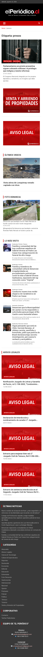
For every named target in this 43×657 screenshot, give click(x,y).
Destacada (7, 61)
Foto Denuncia (6, 577)
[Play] (21, 168)
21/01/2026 (7, 73)
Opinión (4, 588)
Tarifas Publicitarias (8, 618)
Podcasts (5, 591)
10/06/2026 (7, 459)
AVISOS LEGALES (11, 352)
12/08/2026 (7, 387)
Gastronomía (6, 580)
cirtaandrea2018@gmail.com (22, 646)
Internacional (6, 583)
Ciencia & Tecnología (9, 555)
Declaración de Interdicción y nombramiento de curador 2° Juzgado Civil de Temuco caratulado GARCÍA (19, 420)
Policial (4, 594)
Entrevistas (5, 574)
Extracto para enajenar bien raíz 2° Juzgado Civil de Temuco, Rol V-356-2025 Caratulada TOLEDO (21, 456)
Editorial (4, 569)
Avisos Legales (9, 376)
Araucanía (5, 549)
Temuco (4, 600)
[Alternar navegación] (4, 23)
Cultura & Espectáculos (10, 558)
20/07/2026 (7, 423)
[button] (21, 183)
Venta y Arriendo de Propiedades (13, 605)
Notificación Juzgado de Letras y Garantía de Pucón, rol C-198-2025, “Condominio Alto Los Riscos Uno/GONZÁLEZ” (21, 384)
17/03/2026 (7, 495)
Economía (5, 566)
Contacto (5, 615)
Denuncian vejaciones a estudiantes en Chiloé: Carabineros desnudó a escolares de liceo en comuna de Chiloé (21, 530)
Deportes (5, 560)
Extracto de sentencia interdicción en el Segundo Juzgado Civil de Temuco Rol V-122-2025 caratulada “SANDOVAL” (21, 492)
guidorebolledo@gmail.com (22, 634)
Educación (5, 572)
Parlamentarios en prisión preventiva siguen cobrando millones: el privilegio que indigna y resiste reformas (20, 68)
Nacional (16, 61)
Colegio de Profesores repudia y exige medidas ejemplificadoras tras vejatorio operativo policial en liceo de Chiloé (21, 518)
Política (4, 597)
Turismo (4, 602)
